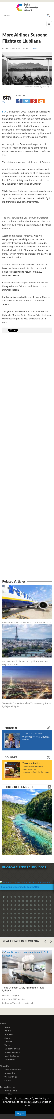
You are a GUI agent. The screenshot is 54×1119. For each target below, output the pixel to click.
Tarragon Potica (31, 763)
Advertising (9, 1073)
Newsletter (9, 1059)
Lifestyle (8, 1041)
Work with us (10, 1076)
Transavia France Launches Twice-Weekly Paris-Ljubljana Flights (26, 705)
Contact (8, 1080)
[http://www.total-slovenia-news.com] (27, 7)
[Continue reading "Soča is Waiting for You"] (27, 821)
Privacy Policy (10, 1090)
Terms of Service (7, 1087)
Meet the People (11, 1056)
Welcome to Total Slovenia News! (36, 738)
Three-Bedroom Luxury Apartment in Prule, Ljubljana (23, 989)
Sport (7, 1038)
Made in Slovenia (12, 1048)
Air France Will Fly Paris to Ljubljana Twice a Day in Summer (25, 663)
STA (6, 48)
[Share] (19, 101)
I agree (20, 1113)
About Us (4, 1066)
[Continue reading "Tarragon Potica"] (12, 770)
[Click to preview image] (27, 68)
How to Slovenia (12, 1052)
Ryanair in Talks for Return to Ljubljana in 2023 (26, 622)
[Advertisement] (27, 457)
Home (3, 1023)
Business (8, 1034)
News (7, 1027)
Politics (7, 1030)
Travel (34, 48)
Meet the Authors (12, 1069)
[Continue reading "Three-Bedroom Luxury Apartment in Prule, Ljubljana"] (27, 967)
